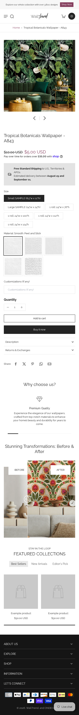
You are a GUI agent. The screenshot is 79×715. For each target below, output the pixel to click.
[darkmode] (71, 16)
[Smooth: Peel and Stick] (13, 246)
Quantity (10, 299)
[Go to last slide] (34, 118)
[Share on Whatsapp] (41, 364)
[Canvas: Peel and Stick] (33, 246)
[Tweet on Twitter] (24, 364)
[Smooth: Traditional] (13, 266)
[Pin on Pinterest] (32, 364)
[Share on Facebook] (16, 364)
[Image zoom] (39, 76)
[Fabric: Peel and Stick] (53, 246)
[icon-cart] (63, 16)
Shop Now (67, 4)
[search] (12, 16)
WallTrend (32, 708)
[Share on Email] (49, 364)
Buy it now (39, 329)
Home (16, 27)
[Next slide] (44, 118)
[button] (39, 319)
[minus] (8, 307)
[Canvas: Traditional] (33, 266)
